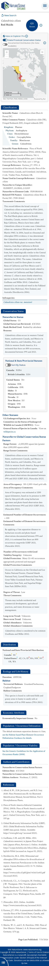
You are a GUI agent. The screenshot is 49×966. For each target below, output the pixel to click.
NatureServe (21, 952)
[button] (7, 52)
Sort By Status (18, 365)
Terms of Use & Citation (38, 952)
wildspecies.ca (9, 431)
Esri (44, 99)
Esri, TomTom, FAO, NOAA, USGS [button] (15, 99)
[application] (24, 74)
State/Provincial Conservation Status (24, 40)
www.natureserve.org (32, 949)
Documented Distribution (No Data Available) (23, 44)
